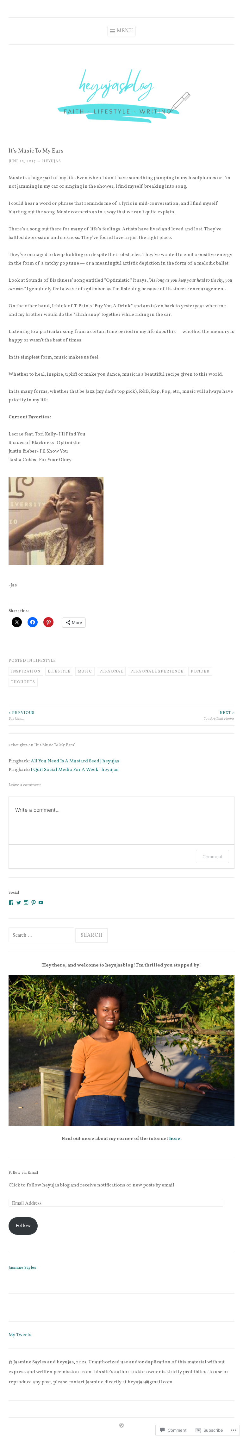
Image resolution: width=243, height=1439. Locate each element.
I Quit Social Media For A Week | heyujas (74, 769)
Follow (23, 1226)
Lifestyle (44, 660)
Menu (125, 31)
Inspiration (25, 671)
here (174, 1139)
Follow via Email (23, 1173)
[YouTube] (40, 902)
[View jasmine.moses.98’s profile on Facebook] (11, 902)
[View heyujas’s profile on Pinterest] (33, 902)
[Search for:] (42, 935)
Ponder (200, 671)
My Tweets (20, 1335)
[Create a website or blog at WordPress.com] (121, 1426)
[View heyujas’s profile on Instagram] (25, 902)
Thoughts (23, 682)
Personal (111, 671)
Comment (212, 856)
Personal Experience (157, 671)
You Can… (21, 715)
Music (85, 671)
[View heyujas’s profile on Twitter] (18, 902)
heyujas (51, 161)
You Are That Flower (219, 715)
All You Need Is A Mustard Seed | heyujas (75, 761)
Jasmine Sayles (22, 1268)
